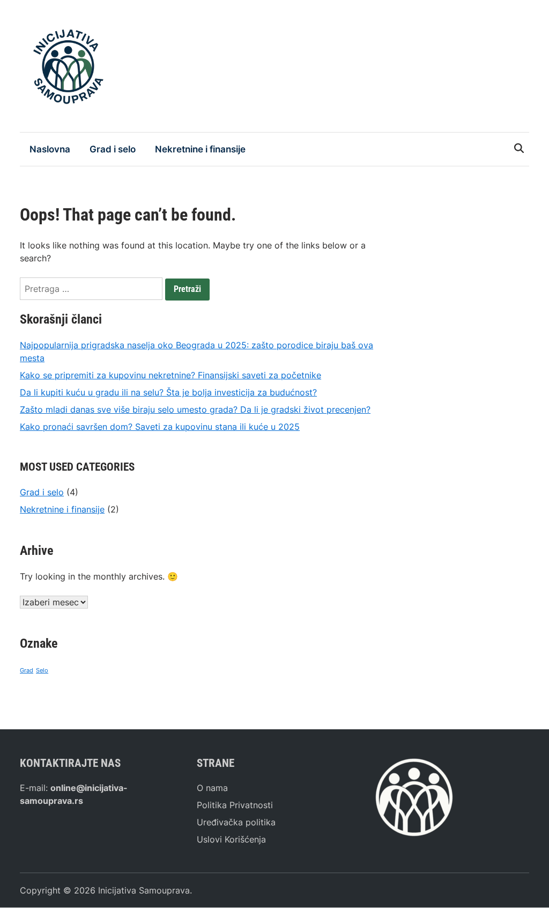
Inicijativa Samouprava (144, 890)
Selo (42, 670)
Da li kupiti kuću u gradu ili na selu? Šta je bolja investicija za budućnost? (168, 392)
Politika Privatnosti (235, 805)
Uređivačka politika (236, 822)
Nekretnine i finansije (200, 149)
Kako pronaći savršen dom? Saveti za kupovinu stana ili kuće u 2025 (160, 426)
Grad (26, 670)
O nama (212, 787)
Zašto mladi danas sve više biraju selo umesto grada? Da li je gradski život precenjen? (195, 409)
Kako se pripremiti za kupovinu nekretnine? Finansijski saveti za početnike (170, 375)
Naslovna (49, 149)
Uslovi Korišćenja (231, 839)
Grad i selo (113, 149)
